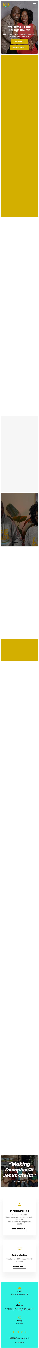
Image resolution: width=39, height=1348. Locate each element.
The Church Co (19, 1342)
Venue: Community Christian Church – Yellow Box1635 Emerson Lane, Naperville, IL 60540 (19, 1309)
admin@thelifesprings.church (19, 1294)
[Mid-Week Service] (19, 608)
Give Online (19, 1324)
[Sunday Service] (19, 573)
